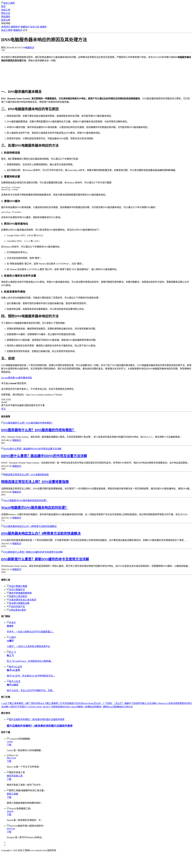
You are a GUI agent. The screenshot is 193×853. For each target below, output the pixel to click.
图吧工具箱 (12, 794)
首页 (3, 6)
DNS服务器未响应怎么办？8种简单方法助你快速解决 (41, 533)
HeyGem (11, 828)
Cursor (10, 741)
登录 (3, 20)
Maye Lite (11, 758)
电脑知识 (17, 30)
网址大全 (5, 13)
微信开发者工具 (15, 776)
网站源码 (5, 16)
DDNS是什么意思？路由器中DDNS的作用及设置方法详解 (44, 456)
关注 (3, 409)
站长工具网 (6, 30)
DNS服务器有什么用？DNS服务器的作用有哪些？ (38, 430)
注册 (8, 20)
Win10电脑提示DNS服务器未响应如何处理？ (34, 507)
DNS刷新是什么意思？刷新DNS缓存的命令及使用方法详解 (45, 559)
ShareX (10, 811)
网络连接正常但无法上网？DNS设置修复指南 (35, 482)
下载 (9, 745)
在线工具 (5, 10)
